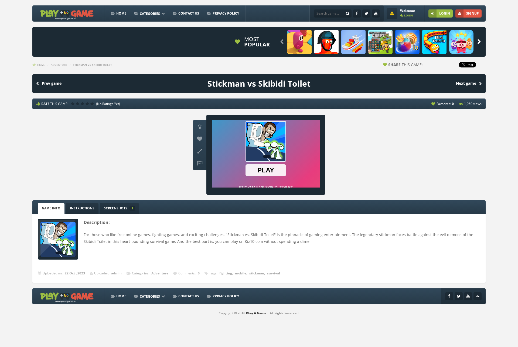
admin (116, 273)
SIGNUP (472, 13)
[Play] (299, 42)
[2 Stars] (78, 103)
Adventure (59, 65)
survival (273, 273)
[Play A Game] (67, 14)
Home (121, 13)
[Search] (347, 13)
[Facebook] (357, 13)
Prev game (52, 83)
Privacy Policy (226, 13)
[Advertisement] (133, 42)
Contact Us (188, 13)
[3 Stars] (83, 103)
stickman (256, 273)
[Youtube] (376, 13)
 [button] (199, 163)
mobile (240, 273)
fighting (225, 273)
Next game (466, 83)
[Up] (477, 296)
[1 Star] (73, 103)
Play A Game (256, 313)
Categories (150, 13)
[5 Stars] (92, 103)
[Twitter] (366, 13)
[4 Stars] (88, 103)
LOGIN (444, 13)
